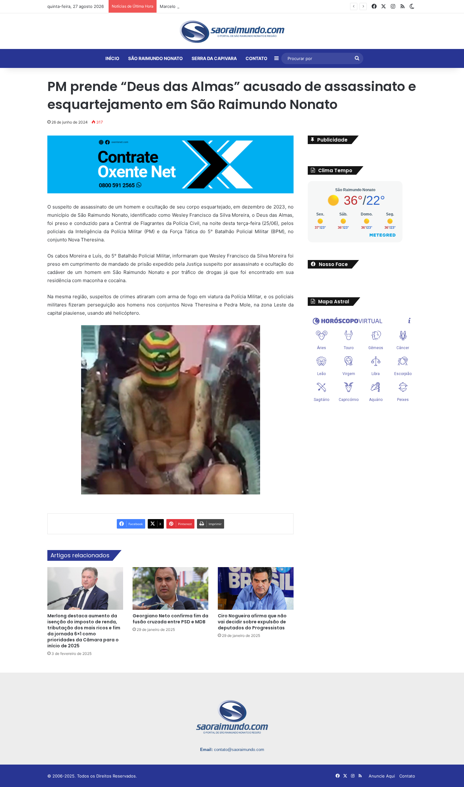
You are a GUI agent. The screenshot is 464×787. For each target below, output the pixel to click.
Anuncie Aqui (382, 775)
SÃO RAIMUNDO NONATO (155, 58)
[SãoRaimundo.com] (232, 32)
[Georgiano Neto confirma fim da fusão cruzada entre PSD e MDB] (170, 588)
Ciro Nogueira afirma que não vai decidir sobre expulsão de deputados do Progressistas (252, 621)
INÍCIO (112, 58)
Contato (407, 775)
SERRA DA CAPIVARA (214, 58)
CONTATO (256, 58)
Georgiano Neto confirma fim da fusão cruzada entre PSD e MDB (170, 618)
